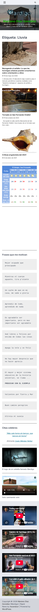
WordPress (6, 609)
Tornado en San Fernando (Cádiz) (16, 115)
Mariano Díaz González (19, 21)
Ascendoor (14, 606)
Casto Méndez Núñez (23, 441)
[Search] (35, 2)
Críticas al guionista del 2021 (14, 155)
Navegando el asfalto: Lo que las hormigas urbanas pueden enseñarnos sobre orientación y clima (18, 70)
